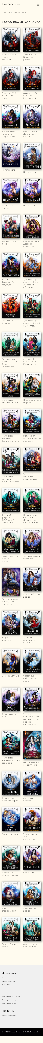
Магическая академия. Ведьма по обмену (32, 438)
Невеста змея (29, 172)
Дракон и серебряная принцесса (29, 640)
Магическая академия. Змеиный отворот (10, 479)
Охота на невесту (10, 834)
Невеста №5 (29, 205)
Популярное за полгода (11, 996)
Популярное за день (9, 1003)
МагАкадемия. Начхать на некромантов (9, 134)
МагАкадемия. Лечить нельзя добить (30, 134)
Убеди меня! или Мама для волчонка (10, 558)
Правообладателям (9, 1015)
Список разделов (8, 981)
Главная (7, 12)
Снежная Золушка (10, 676)
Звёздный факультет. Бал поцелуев (9, 282)
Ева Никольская (19, 12)
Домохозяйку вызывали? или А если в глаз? (31, 323)
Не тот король (8, 170)
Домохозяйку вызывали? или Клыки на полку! (31, 361)
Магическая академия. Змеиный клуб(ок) (10, 438)
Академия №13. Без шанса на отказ (9, 95)
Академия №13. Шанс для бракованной (30, 95)
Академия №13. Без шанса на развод (30, 57)
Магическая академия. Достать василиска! (11, 760)
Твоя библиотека (11, 4)
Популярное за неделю (10, 1000)
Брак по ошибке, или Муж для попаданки (10, 601)
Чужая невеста (30, 872)
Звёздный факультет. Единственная (30, 476)
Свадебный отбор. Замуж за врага (31, 678)
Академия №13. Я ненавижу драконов (10, 57)
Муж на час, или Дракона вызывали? (31, 244)
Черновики (6, 984)
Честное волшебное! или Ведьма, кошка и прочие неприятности (31, 719)
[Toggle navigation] (38, 4)
